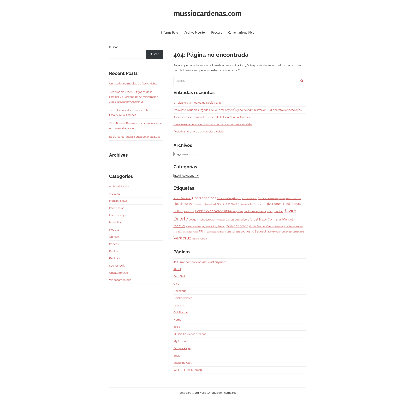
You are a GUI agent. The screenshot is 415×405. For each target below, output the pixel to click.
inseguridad (275, 211)
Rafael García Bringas (230, 232)
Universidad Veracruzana (293, 232)
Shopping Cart (182, 362)
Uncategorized (118, 272)
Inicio (176, 326)
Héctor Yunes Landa (255, 211)
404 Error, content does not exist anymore (199, 262)
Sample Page (181, 348)
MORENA (278, 226)
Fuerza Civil (189, 211)
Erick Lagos (259, 204)
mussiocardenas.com (207, 13)
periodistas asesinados (182, 232)
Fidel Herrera (273, 203)
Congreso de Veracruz (247, 198)
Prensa (195, 232)
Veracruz (182, 237)
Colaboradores (182, 298)
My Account (180, 341)
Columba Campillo (227, 198)
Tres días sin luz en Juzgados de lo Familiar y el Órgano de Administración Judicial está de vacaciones (237, 110)
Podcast (216, 32)
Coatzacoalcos (204, 198)
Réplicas (114, 258)
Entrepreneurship (245, 204)
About (177, 269)
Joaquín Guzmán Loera (220, 220)
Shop (176, 355)
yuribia (203, 238)
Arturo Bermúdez (182, 198)
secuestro (247, 231)
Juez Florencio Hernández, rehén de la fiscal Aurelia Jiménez (211, 117)
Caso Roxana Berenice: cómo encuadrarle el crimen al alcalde (212, 124)
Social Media (117, 265)
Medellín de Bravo (193, 226)
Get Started (180, 312)
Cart (176, 283)
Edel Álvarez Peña (293, 199)
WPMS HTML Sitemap (187, 369)
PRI (201, 231)
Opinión (114, 236)
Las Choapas (237, 220)
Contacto (179, 305)
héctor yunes (235, 211)
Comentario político (241, 32)
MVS (286, 226)
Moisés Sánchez (237, 226)
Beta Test (179, 276)
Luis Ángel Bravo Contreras (262, 219)
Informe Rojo (169, 32)
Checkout (179, 290)
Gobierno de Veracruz (211, 211)
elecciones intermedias (205, 204)
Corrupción (264, 198)
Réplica (114, 251)
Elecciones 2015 (184, 203)
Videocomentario (120, 279)
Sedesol (260, 231)
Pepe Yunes (295, 226)
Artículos (114, 193)
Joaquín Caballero (200, 219)
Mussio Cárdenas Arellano (189, 334)
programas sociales (212, 232)
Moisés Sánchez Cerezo (261, 226)
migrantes (206, 226)
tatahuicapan (274, 231)
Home (177, 319)
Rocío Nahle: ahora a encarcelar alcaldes (199, 131)
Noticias (114, 229)
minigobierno (218, 226)
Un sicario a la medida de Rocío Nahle (197, 102)
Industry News (118, 200)
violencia (195, 239)
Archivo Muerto (194, 32)
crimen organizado (277, 199)
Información (116, 208)
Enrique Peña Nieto (226, 203)
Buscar (113, 47)
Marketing (115, 222)
